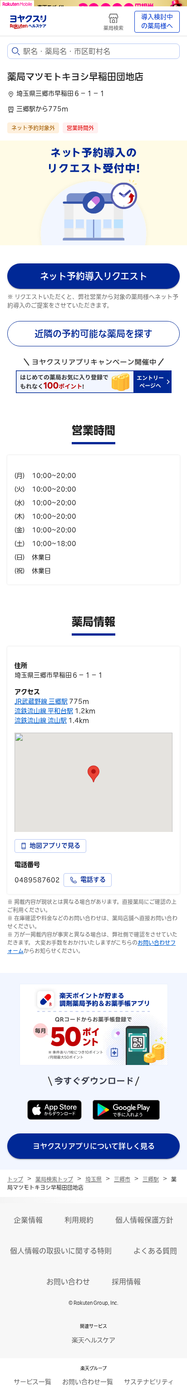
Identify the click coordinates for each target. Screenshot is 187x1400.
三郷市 (122, 1179)
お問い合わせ (68, 1281)
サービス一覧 (32, 1382)
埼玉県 (93, 1179)
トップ (15, 1179)
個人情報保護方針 (144, 1220)
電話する (93, 879)
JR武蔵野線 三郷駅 (41, 701)
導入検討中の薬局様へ (157, 21)
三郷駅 (151, 1179)
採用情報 (126, 1281)
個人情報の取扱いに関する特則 (61, 1250)
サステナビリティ (149, 1382)
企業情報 (28, 1220)
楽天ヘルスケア (93, 1340)
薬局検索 (113, 27)
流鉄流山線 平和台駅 (44, 711)
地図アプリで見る (55, 845)
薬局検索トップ (54, 1179)
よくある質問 (155, 1250)
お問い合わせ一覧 (87, 1382)
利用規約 (79, 1220)
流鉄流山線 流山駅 (41, 720)
